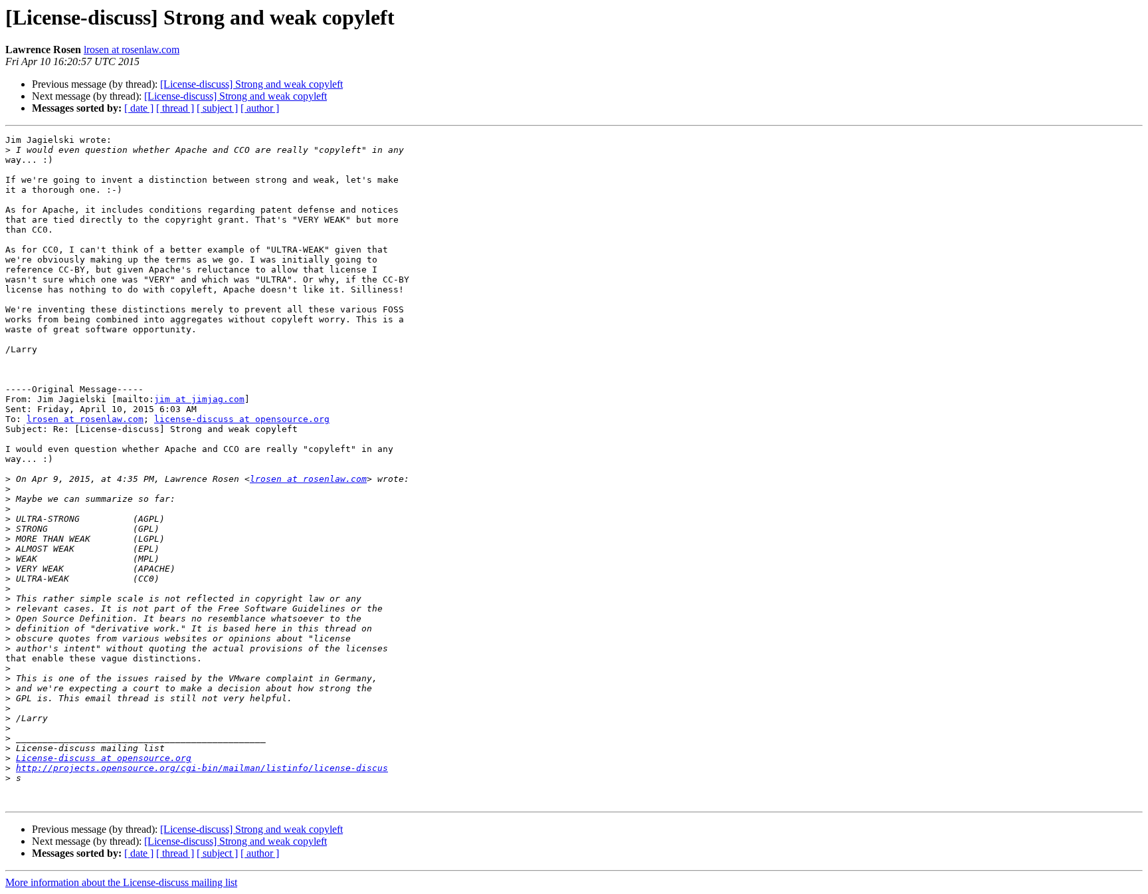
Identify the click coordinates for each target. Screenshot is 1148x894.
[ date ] (138, 108)
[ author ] (259, 108)
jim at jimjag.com (199, 399)
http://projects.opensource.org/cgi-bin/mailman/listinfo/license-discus (202, 768)
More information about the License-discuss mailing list (121, 882)
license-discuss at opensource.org (242, 419)
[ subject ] (217, 108)
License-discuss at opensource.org (103, 758)
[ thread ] (175, 108)
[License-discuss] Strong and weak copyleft (251, 84)
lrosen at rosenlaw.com (131, 49)
